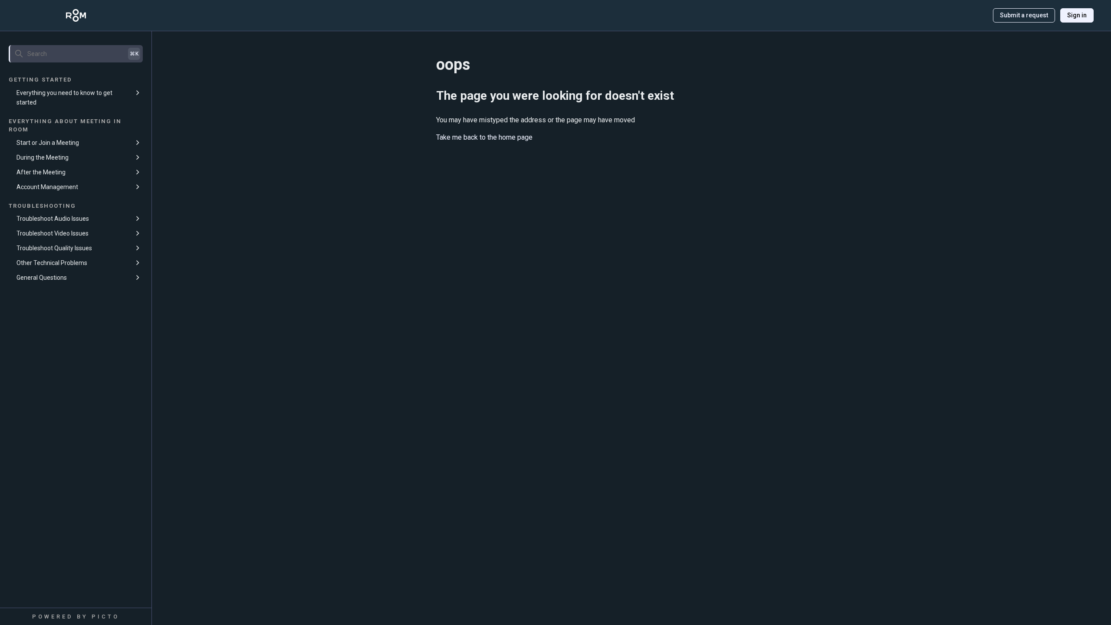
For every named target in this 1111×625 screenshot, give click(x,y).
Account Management (47, 186)
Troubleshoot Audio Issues (52, 218)
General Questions (41, 277)
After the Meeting (41, 172)
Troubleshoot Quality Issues (54, 248)
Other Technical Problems (51, 262)
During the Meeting (42, 157)
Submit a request (1024, 15)
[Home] (76, 15)
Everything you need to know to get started (64, 97)
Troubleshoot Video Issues (52, 233)
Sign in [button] (1077, 15)
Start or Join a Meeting (47, 142)
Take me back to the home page (484, 137)
